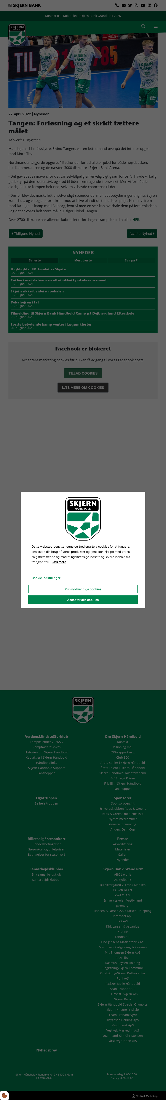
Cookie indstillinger (46, 578)
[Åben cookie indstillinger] (4, 1095)
